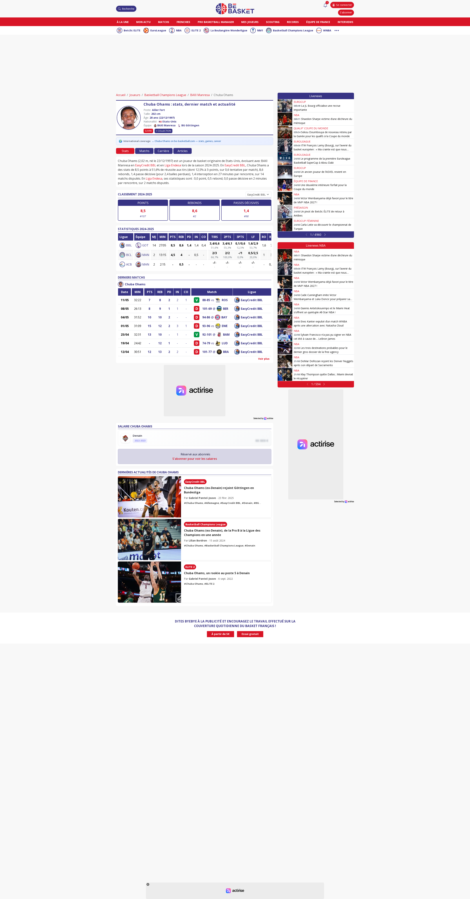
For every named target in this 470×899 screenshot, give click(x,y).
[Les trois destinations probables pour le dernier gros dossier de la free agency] (285, 348)
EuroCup (300, 102)
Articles (183, 151)
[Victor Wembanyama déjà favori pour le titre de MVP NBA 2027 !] (285, 198)
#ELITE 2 (209, 583)
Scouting (272, 22)
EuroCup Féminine (306, 221)
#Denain (247, 503)
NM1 (260, 30)
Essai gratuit (250, 634)
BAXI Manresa (200, 95)
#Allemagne (211, 503)
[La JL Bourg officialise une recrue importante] (285, 105)
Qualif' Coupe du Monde (311, 128)
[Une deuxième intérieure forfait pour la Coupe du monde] (285, 185)
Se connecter (344, 5)
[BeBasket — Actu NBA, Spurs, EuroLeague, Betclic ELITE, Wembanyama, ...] (235, 8)
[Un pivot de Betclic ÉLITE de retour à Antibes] (285, 211)
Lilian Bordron (198, 540)
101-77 (207, 352)
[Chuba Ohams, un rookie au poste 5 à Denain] (149, 582)
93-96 (206, 326)
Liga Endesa (172, 165)
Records (293, 22)
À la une (123, 22)
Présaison (301, 207)
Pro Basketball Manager (216, 22)
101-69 (207, 309)
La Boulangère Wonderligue (229, 30)
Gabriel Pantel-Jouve (202, 498)
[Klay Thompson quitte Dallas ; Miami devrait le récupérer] (285, 374)
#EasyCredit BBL (230, 503)
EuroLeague (158, 30)
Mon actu (143, 22)
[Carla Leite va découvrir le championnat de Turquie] (285, 224)
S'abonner (346, 12)
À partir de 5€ (220, 634)
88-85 (206, 300)
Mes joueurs (249, 22)
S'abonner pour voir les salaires (194, 459)
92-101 (207, 335)
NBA (179, 30)
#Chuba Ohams (193, 503)
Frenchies (183, 22)
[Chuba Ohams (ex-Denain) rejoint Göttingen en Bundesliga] (149, 496)
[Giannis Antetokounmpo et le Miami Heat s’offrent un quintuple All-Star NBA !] (285, 308)
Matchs (163, 22)
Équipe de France (318, 22)
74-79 (206, 343)
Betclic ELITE (132, 30)
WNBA (327, 30)
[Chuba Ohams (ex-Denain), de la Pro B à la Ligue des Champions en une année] (149, 539)
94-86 (206, 317)
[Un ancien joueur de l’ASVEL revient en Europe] (285, 171)
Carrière (163, 151)
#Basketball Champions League (223, 545)
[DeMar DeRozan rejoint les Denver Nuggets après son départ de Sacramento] (285, 361)
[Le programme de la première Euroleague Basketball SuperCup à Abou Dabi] (285, 158)
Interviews (345, 22)
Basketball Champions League (293, 30)
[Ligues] (336, 30)
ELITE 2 (196, 30)
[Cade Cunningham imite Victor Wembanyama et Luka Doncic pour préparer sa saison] (285, 295)
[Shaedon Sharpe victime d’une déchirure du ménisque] (285, 119)
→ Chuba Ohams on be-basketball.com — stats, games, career (186, 141)
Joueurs (134, 95)
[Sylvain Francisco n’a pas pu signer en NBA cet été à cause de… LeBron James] (285, 334)
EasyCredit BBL (145, 165)
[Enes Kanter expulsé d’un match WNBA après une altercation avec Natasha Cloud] (285, 321)
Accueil (120, 95)
